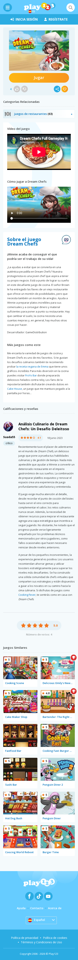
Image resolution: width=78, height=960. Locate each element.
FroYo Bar (31, 375)
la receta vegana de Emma (32, 366)
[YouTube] (48, 896)
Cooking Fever (27, 595)
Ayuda (21, 908)
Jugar (39, 77)
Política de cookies (55, 938)
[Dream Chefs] (39, 50)
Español (39, 920)
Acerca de (54, 908)
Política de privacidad (24, 938)
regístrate (58, 19)
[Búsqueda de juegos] (70, 7)
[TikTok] (39, 896)
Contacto (36, 908)
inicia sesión (27, 19)
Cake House (14, 388)
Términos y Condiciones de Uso (41, 942)
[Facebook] (29, 896)
